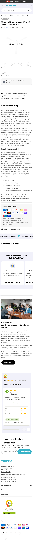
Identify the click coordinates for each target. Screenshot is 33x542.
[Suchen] (29, 10)
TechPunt (8, 539)
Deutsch (3, 521)
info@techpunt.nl (6, 470)
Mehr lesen (16, 403)
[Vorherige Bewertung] (24, 429)
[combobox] (16, 10)
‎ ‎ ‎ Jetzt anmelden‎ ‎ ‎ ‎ (24, 452)
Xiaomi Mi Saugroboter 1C (13, 110)
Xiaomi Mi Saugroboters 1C (24, 130)
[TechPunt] (6, 461)
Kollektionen (12, 15)
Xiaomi (7, 27)
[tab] (10, 244)
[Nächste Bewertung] (28, 429)
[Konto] (27, 6)
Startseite (4, 15)
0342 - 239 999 (5, 471)
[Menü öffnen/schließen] (2, 6)
